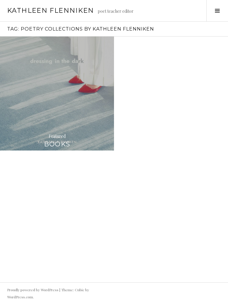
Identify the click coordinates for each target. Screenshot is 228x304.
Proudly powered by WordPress (32, 289)
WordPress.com (20, 296)
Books (57, 144)
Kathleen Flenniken (50, 11)
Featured (57, 136)
